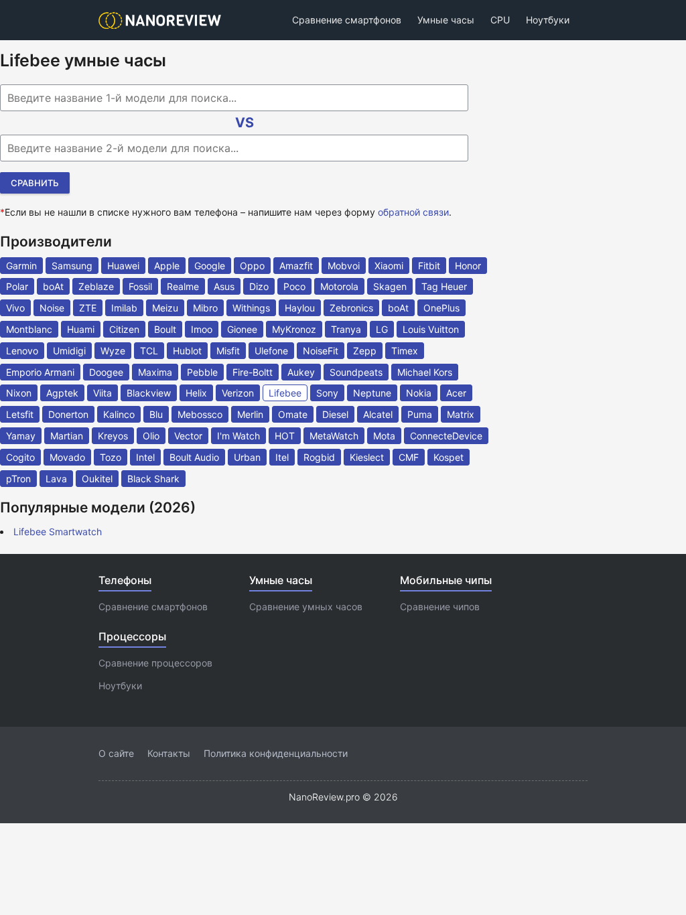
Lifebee (285, 393)
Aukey (301, 372)
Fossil (140, 286)
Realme (183, 286)
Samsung (72, 265)
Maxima (155, 372)
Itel (282, 457)
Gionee (242, 329)
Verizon (238, 393)
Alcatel (378, 414)
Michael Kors (424, 372)
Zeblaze (96, 286)
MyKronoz (294, 329)
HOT (285, 435)
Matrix (460, 414)
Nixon (18, 393)
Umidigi (69, 350)
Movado (67, 457)
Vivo (15, 307)
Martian (66, 435)
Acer (456, 393)
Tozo (110, 457)
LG (382, 329)
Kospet (448, 457)
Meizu (165, 307)
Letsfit (19, 414)
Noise (52, 307)
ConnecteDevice (446, 435)
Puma (419, 414)
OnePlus (441, 307)
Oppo (252, 265)
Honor (468, 265)
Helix (196, 393)
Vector (188, 435)
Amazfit (296, 265)
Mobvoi (344, 265)
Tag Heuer (444, 286)
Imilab (124, 307)
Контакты (168, 753)
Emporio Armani (40, 372)
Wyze (112, 350)
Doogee (106, 372)
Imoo (201, 329)
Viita (102, 393)
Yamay (21, 435)
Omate (292, 414)
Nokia (418, 393)
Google (209, 265)
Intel (145, 457)
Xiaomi (388, 265)
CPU (500, 19)
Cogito (20, 457)
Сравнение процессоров (155, 662)
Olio (151, 435)
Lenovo (22, 350)
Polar (17, 286)
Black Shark (153, 478)
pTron (18, 478)
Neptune (372, 393)
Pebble (202, 372)
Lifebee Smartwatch (57, 531)
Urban (247, 457)
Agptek (62, 393)
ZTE (87, 307)
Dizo (259, 286)
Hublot (187, 350)
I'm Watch (238, 435)
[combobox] (234, 97)
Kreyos (113, 435)
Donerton (68, 414)
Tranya (346, 329)
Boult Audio (194, 457)
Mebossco (200, 414)
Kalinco (119, 414)
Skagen (390, 286)
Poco (294, 286)
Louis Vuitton (431, 329)
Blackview (149, 393)
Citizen (124, 329)
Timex (404, 350)
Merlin (250, 414)
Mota (384, 435)
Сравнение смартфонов (346, 19)
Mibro (205, 307)
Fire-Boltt (252, 372)
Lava (56, 478)
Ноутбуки (547, 19)
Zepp (364, 350)
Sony (327, 393)
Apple (167, 265)
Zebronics (351, 307)
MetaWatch (334, 435)
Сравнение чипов (440, 606)
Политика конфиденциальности (276, 753)
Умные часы (445, 19)
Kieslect (367, 457)
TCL (149, 350)
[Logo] (163, 20)
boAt (53, 286)
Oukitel (97, 478)
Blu (156, 414)
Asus (224, 286)
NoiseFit (320, 350)
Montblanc (29, 329)
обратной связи (413, 212)
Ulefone (271, 350)
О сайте (116, 753)
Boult (165, 329)
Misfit (228, 350)
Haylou (300, 307)
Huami (80, 329)
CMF (409, 457)
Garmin (21, 265)
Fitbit (429, 265)
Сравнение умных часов (305, 606)
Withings (251, 307)
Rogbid (319, 457)
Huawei (123, 265)
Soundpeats (356, 372)
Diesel (335, 414)
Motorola (339, 286)
